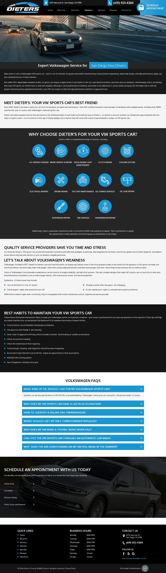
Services (75, 10)
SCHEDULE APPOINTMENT (155, 7)
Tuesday (73, 539)
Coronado (8, 490)
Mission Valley (10, 497)
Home (50, 10)
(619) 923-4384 (123, 3)
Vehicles (88, 10)
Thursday (73, 546)
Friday (72, 549)
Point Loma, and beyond (14, 504)
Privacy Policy (70, 568)
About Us (61, 10)
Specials (101, 10)
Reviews (113, 10)
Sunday (73, 557)
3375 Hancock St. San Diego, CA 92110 (65, 3)
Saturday (73, 553)
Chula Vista (9, 484)
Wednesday (74, 542)
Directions (24, 557)
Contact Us (126, 10)
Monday (73, 535)
